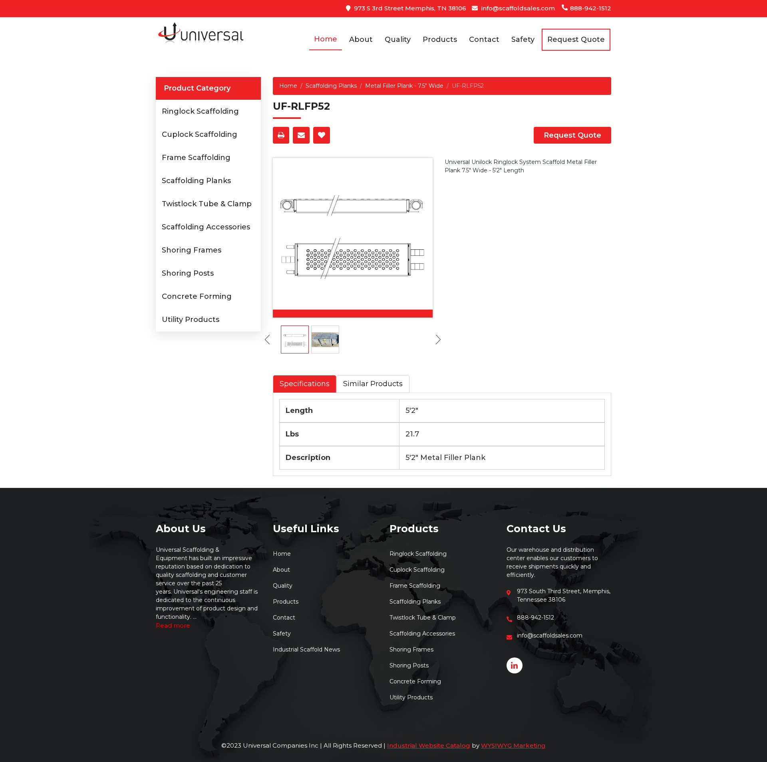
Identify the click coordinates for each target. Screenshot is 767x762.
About (361, 39)
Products (440, 39)
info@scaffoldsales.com (517, 8)
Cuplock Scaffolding (199, 134)
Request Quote (572, 135)
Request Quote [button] (576, 39)
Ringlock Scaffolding (200, 111)
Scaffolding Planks (196, 180)
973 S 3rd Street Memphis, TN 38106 (409, 8)
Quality (398, 39)
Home (325, 39)
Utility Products (190, 319)
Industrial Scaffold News (306, 649)
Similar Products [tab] (373, 383)
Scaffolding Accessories (206, 227)
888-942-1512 (589, 8)
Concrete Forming (197, 296)
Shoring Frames (191, 250)
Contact (484, 39)
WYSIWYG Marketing (513, 745)
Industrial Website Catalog (428, 745)
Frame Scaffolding (196, 157)
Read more (173, 625)
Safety (523, 39)
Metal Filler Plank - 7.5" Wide (404, 85)
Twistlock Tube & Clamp (207, 203)
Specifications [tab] (305, 383)
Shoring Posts (188, 273)
